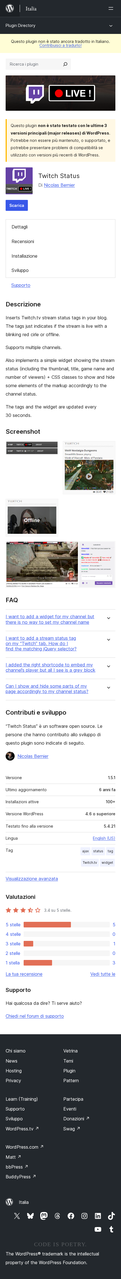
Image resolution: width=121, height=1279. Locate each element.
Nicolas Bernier (59, 185)
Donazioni (76, 1118)
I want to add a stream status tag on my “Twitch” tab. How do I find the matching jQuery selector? (41, 644)
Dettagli (20, 227)
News (11, 1061)
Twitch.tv (90, 862)
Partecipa (73, 1099)
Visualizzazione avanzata (32, 878)
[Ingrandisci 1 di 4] (50, 448)
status (98, 851)
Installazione (24, 256)
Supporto (20, 285)
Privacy (13, 1080)
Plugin (69, 1070)
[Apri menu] (112, 8)
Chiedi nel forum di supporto (35, 1016)
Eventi (69, 1109)
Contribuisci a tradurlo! (60, 45)
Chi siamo (16, 1051)
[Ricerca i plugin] (65, 64)
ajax (85, 851)
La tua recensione (24, 974)
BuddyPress (21, 1176)
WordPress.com (25, 1147)
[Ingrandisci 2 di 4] (108, 448)
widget (107, 862)
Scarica (16, 205)
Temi (68, 1061)
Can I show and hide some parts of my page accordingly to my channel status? (47, 689)
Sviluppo (20, 270)
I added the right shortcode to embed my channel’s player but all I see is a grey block (50, 667)
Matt (13, 1157)
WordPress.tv (22, 1129)
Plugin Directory (20, 25)
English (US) (104, 838)
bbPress (17, 1167)
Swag (71, 1129)
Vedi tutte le (102, 974)
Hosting (14, 1070)
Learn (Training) (22, 1099)
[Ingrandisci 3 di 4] (50, 506)
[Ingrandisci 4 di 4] (108, 548)
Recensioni (23, 241)
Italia (24, 1202)
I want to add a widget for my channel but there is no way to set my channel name (50, 619)
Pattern (71, 1080)
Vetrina (70, 1051)
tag (110, 851)
